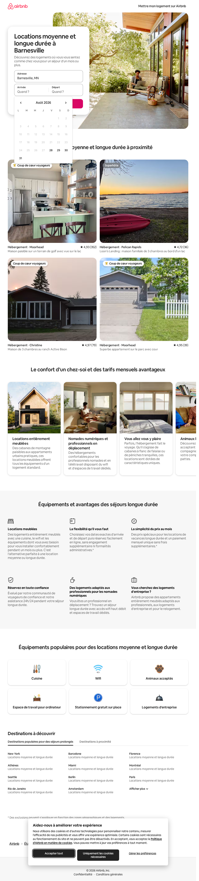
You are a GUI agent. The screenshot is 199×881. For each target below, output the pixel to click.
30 (66, 150)
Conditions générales (109, 874)
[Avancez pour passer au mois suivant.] (66, 103)
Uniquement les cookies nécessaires (98, 855)
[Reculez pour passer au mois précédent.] (21, 103)
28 (50, 150)
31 (20, 158)
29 (58, 150)
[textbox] (31, 91)
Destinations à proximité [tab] (95, 741)
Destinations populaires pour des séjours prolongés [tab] (40, 741)
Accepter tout (54, 853)
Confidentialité (83, 874)
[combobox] (48, 78)
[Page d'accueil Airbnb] (18, 6)
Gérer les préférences (142, 853)
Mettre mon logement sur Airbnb (162, 6)
